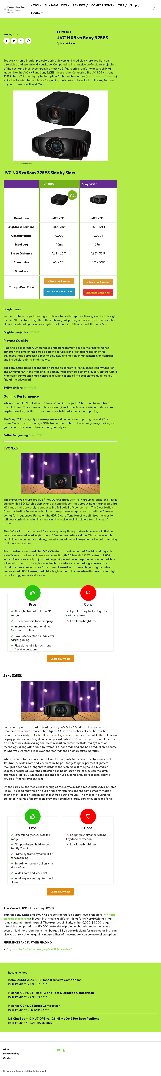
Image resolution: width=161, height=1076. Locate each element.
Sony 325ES (31, 387)
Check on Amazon (60, 658)
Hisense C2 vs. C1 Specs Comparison (34, 1006)
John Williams (67, 43)
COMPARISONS (64, 32)
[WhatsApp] (28, 41)
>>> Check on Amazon (101, 76)
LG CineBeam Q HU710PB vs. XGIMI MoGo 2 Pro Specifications (53, 1018)
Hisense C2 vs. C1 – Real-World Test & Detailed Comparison (51, 993)
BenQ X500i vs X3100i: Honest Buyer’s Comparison (45, 980)
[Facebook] (6, 41)
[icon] (58, 1050)
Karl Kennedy (17, 984)
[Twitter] (14, 41)
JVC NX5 (35, 332)
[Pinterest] (21, 41)
